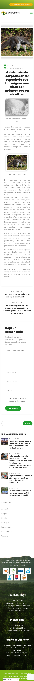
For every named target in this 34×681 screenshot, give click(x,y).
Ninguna (4, 514)
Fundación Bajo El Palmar (21, 5)
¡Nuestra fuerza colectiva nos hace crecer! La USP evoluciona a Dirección (20, 493)
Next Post (16, 302)
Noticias (9, 68)
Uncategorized (17, 68)
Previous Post (18, 291)
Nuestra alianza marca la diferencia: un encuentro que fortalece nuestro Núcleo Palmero (20, 444)
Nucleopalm (5, 522)
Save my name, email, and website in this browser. (18, 399)
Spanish (9, 679)
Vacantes (4, 536)
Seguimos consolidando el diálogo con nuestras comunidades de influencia (20, 479)
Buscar (27, 423)
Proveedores (6, 527)
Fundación (5, 509)
